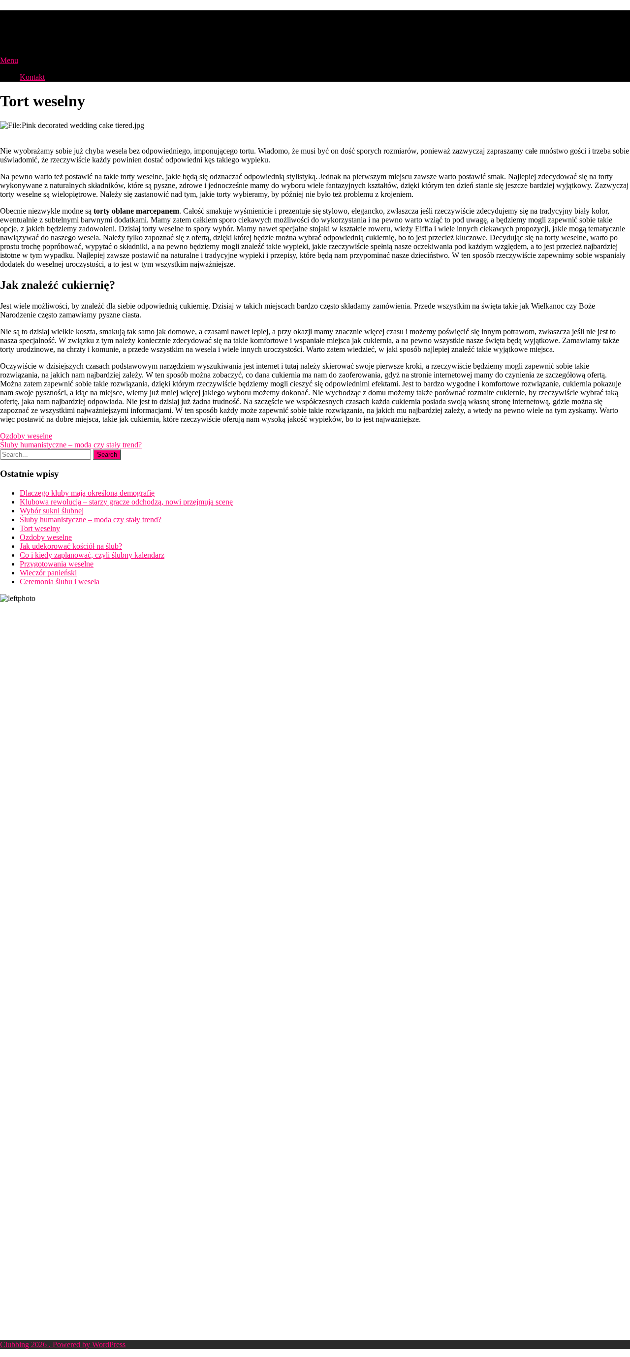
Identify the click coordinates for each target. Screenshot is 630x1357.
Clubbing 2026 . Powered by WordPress (63, 1344)
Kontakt (32, 77)
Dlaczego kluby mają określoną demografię (87, 493)
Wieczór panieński (48, 572)
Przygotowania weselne (57, 564)
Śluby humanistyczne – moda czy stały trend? (71, 445)
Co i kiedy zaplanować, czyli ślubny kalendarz (92, 555)
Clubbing (31, 19)
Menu (9, 60)
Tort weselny (40, 528)
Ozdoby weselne (26, 436)
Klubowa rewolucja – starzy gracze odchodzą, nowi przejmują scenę (126, 502)
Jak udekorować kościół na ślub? (71, 546)
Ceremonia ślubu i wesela (59, 581)
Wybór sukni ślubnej (52, 510)
